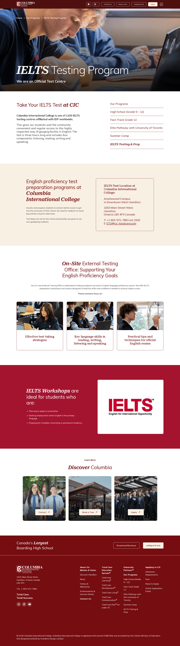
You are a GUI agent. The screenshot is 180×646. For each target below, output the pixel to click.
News (82, 579)
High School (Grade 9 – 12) (127, 112)
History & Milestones (85, 585)
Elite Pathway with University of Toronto (136, 127)
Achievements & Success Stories (87, 592)
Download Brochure (126, 545)
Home (19, 18)
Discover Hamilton (88, 574)
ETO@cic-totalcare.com (121, 223)
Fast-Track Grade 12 (123, 120)
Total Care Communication (109, 598)
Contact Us (108, 4)
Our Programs (33, 18)
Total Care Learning (106, 579)
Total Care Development (108, 586)
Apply (153, 4)
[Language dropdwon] (96, 4)
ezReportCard (139, 4)
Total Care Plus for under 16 (111, 606)
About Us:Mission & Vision (88, 568)
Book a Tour (123, 4)
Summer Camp (119, 135)
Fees (147, 579)
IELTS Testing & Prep (125, 144)
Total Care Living (110, 592)
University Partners (129, 568)
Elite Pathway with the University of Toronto (132, 597)
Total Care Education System (107, 570)
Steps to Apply (152, 584)
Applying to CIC (153, 567)
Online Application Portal (153, 589)
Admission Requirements (151, 573)
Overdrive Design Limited (51, 638)
